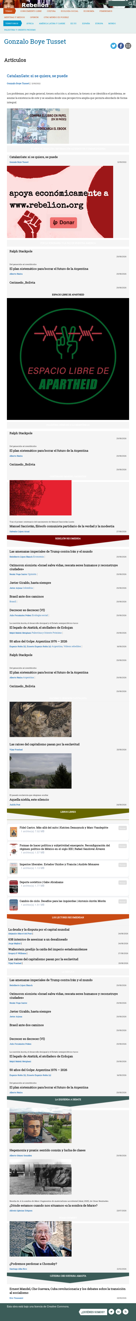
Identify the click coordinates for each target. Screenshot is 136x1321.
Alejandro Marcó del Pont (20, 933)
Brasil (13, 601)
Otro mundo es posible (56, 17)
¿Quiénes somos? (93, 1312)
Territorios (11, 23)
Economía (89, 11)
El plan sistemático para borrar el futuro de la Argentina (49, 269)
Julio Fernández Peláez (20, 615)
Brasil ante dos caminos (27, 596)
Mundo (112, 23)
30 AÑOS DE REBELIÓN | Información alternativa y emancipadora (68, 148)
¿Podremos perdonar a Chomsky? (33, 1264)
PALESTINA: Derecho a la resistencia (68, 424)
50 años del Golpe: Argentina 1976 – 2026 (38, 641)
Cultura (51, 11)
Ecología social (69, 11)
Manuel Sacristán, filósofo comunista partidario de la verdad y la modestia (62, 526)
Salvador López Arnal (19, 531)
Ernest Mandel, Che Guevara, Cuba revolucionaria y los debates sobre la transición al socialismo (68, 1291)
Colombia (28, 587)
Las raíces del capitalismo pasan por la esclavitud (45, 744)
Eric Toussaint (16, 1298)
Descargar (123, 828)
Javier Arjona (16, 588)
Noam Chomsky (68, 1217)
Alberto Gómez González (21, 1155)
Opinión (34, 17)
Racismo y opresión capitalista (68, 698)
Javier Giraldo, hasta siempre (30, 583)
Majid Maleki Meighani (20, 632)
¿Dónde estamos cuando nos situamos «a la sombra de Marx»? (53, 1205)
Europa (99, 23)
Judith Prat (15, 804)
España (86, 23)
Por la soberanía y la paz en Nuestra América (68, 243)
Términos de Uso (79, 1306)
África (30, 23)
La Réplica (68, 971)
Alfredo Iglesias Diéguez (21, 1210)
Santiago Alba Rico (18, 1268)
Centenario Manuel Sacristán (68, 476)
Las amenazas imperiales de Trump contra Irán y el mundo (51, 551)
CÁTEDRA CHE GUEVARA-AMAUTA (68, 1275)
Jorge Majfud (14, 943)
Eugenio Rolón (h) (18, 646)
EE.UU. (73, 23)
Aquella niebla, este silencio (29, 799)
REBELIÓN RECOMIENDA (68, 538)
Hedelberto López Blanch (21, 556)
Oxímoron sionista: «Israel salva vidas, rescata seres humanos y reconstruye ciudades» (64, 567)
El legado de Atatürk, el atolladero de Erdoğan (41, 627)
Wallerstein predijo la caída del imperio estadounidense (47, 949)
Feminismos (106, 11)
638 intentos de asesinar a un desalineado (38, 939)
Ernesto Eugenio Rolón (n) (39, 646)
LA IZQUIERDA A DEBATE (68, 1099)
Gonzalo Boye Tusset (18, 83)
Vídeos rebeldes (72, 646)
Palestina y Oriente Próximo (20, 29)
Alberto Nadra (16, 273)
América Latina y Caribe (52, 23)
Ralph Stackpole (21, 251)
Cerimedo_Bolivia (22, 282)
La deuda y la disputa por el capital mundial (38, 929)
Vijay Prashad (16, 749)
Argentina (57, 646)
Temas (8, 11)
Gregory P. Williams (17, 953)
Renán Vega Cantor (18, 574)
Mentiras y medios (14, 17)
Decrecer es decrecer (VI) (27, 610)
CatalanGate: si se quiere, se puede (34, 157)
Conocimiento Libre (31, 11)
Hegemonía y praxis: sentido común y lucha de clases (48, 1150)
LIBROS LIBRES (68, 811)
